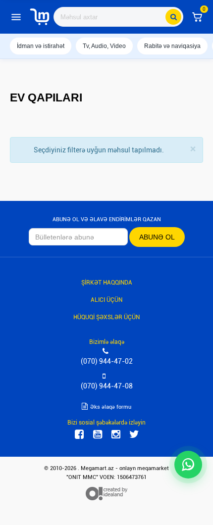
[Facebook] (79, 434)
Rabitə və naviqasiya (172, 46)
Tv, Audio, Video (104, 46)
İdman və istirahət (40, 46)
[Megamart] (40, 17)
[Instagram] (115, 434)
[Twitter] (134, 434)
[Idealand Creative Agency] (106, 493)
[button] (197, 17)
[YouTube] (97, 434)
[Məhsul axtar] (173, 17)
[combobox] (118, 17)
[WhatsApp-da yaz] (188, 464)
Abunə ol (157, 237)
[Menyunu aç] (16, 17)
